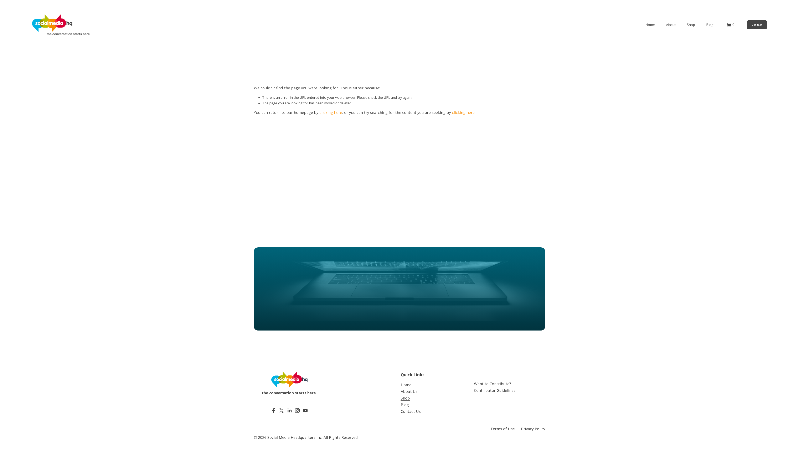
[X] (281, 410)
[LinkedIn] (289, 410)
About (671, 24)
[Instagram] (297, 410)
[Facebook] (273, 410)
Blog (709, 24)
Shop (691, 24)
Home (650, 24)
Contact (757, 24)
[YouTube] (305, 410)
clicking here (330, 112)
